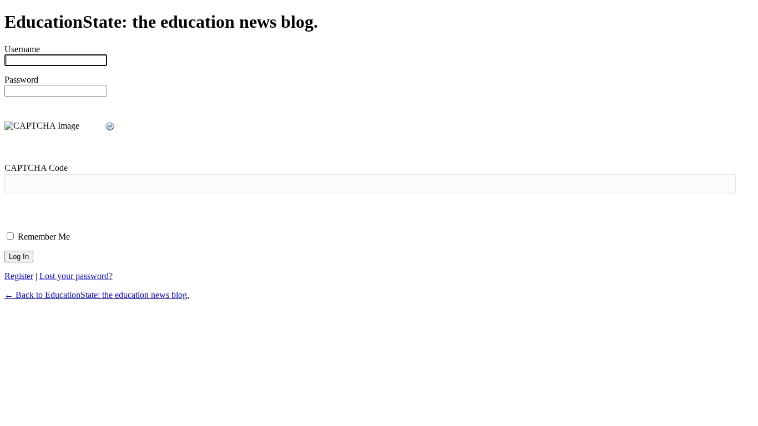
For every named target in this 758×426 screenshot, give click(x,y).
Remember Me (43, 236)
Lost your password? (76, 276)
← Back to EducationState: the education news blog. (96, 295)
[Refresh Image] (110, 126)
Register (18, 276)
